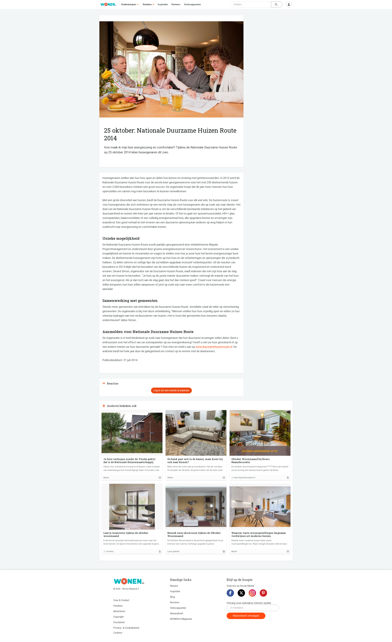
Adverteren (119, 611)
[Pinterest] (263, 593)
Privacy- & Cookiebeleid (126, 627)
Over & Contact (121, 600)
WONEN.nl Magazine (181, 618)
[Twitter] (241, 593)
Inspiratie (163, 4)
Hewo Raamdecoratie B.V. (245, 478)
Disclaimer (119, 622)
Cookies (117, 632)
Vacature (118, 605)
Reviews (176, 4)
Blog (172, 596)
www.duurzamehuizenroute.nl (214, 346)
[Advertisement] (270, 37)
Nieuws (174, 585)
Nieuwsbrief (176, 613)
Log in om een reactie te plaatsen (171, 390)
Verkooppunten (192, 4)
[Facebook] (230, 593)
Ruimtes (147, 4)
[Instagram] (252, 593)
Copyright (118, 616)
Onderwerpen (128, 4)
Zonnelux (110, 551)
